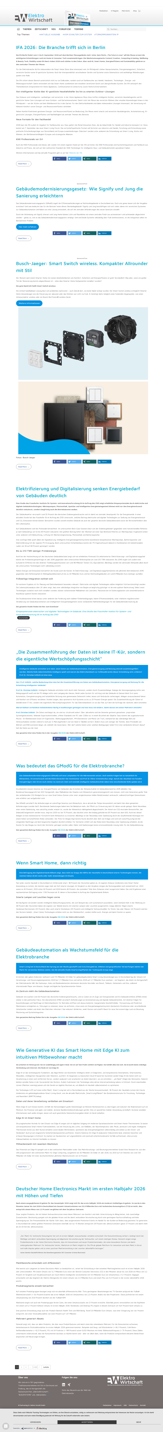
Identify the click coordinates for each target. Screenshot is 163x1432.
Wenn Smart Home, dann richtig (51, 862)
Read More (22, 164)
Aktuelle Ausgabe (49, 34)
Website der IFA (75, 153)
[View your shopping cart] (139, 11)
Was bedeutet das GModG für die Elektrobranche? (70, 765)
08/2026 (62, 733)
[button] (60, 159)
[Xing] (69, 1384)
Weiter (39, 1367)
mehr (138, 1422)
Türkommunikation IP (106, 34)
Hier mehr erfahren (27, 227)
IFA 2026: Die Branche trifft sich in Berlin (60, 47)
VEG (53, 29)
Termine (78, 29)
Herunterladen (23, 618)
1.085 (35, 1367)
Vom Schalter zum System (77, 34)
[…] (48, 1395)
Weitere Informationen (29, 303)
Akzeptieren (87, 1422)
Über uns (23, 1377)
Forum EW (65, 29)
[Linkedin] (63, 1384)
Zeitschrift (41, 29)
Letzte (46, 1367)
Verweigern (35, 1422)
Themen (27, 29)
